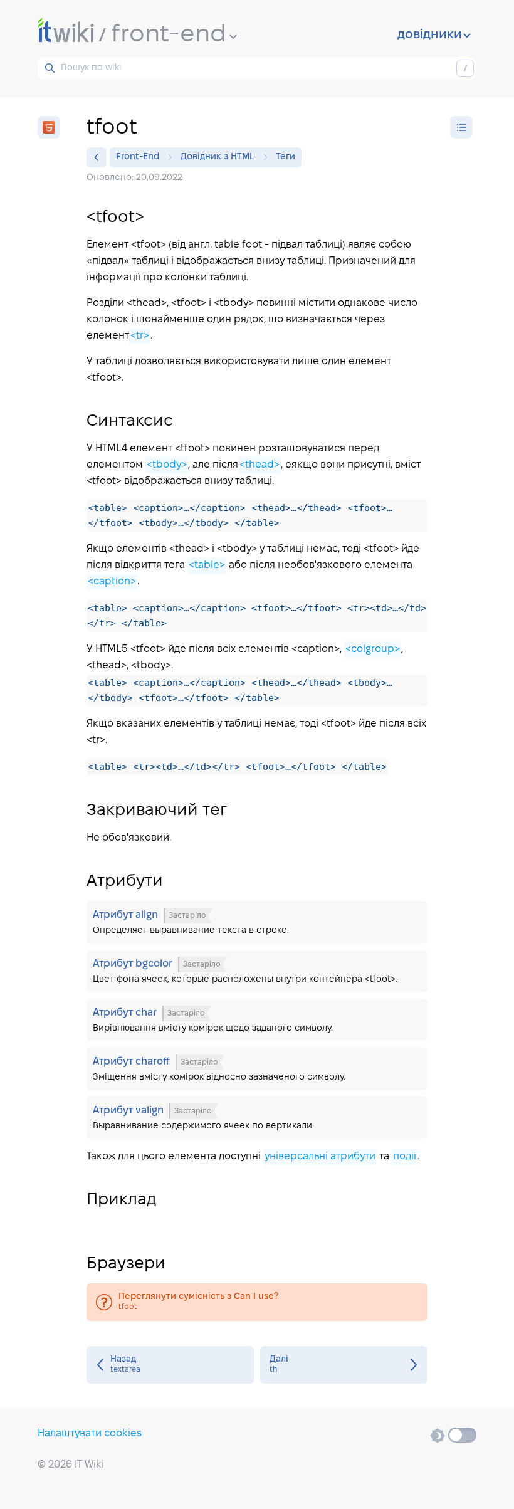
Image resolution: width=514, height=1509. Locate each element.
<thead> (259, 465)
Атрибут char (257, 1020)
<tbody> (167, 465)
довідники (429, 35)
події (404, 1156)
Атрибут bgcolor (257, 971)
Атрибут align (257, 922)
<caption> (112, 581)
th (343, 1365)
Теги (285, 157)
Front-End (137, 157)
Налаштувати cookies (90, 1433)
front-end (169, 35)
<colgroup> (372, 649)
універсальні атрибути (320, 1156)
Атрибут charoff (257, 1069)
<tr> (139, 335)
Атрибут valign (257, 1117)
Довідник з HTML (217, 157)
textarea (170, 1365)
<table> (207, 565)
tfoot (257, 1302)
